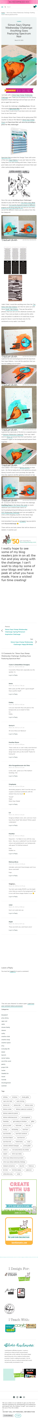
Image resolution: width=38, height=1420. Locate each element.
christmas (14, 1097)
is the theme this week (14, 505)
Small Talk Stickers (12, 309)
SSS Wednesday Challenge (10, 512)
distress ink (6, 1105)
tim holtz (5, 1170)
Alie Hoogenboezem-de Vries (19, 765)
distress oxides (7, 1109)
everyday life (5, 1049)
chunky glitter (25, 1097)
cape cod (4, 1021)
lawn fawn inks (7, 1142)
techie (3, 1070)
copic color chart (7, 1101)
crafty (3, 1033)
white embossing (7, 1174)
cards (19, 21)
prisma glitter (27, 1146)
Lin (10, 813)
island (3, 1052)
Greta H (11, 726)
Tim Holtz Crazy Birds (28, 203)
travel (3, 1077)
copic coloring (20, 1101)
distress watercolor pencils (10, 1113)
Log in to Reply (13, 675)
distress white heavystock (10, 1117)
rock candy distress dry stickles (20, 1150)
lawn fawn (25, 1129)
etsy (2, 1046)
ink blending (15, 1129)
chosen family (5, 1027)
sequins (5, 1154)
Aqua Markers (13, 160)
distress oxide (29, 1105)
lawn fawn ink (21, 1138)
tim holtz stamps (16, 1170)
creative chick (5, 1036)
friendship (6, 1121)
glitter (32, 1121)
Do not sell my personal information (19, 1412)
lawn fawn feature (8, 1138)
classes (3, 1030)
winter (18, 1174)
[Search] (5, 6)
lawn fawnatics (7, 1133)
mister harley (5, 1058)
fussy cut (10, 437)
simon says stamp (17, 1154)
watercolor (29, 1170)
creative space (6, 1043)
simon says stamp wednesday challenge (14, 1162)
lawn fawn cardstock (21, 1133)
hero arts (28, 1125)
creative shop (5, 1040)
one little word (6, 1061)
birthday (5, 1097)
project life (4, 1067)
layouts (3, 1055)
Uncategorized (6, 1083)
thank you (31, 1166)
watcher (4, 1086)
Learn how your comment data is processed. (17, 1005)
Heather (12, 834)
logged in (13, 971)
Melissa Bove (13, 862)
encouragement (26, 1117)
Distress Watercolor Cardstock (13, 435)
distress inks (17, 1105)
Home (3, 13)
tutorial (3, 1080)
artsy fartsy (5, 1018)
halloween (18, 1125)
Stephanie (12, 784)
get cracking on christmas (20, 1121)
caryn (10, 905)
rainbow (5, 1150)
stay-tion (21, 1166)
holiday (5, 1129)
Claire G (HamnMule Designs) (19, 665)
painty (3, 1064)
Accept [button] (18, 1415)
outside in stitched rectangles (11, 1146)
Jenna (11, 684)
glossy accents (25, 468)
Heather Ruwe (14, 742)
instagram (23, 521)
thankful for (5, 1073)
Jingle (11, 922)
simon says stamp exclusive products (13, 1158)
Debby (11, 702)
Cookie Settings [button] (8, 1415)
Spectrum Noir (14, 109)
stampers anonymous (9, 1166)
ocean (28, 1142)
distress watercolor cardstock (24, 1109)
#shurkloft (4, 1015)
